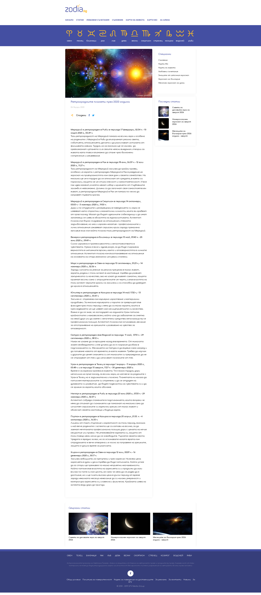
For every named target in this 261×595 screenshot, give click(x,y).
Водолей (180, 41)
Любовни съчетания (97, 20)
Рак (103, 41)
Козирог (169, 41)
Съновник (117, 20)
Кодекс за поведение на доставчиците (133, 580)
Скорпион (146, 41)
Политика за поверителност (97, 580)
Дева (124, 41)
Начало (69, 20)
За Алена (165, 20)
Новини (187, 580)
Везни (135, 41)
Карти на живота (135, 20)
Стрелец (158, 41)
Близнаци (91, 41)
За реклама (161, 580)
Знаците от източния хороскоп (173, 75)
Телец (80, 41)
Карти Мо (152, 20)
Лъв (113, 41)
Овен (69, 41)
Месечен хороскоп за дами (171, 83)
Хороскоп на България (169, 79)
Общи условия (73, 580)
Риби (190, 41)
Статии (80, 20)
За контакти (175, 580)
